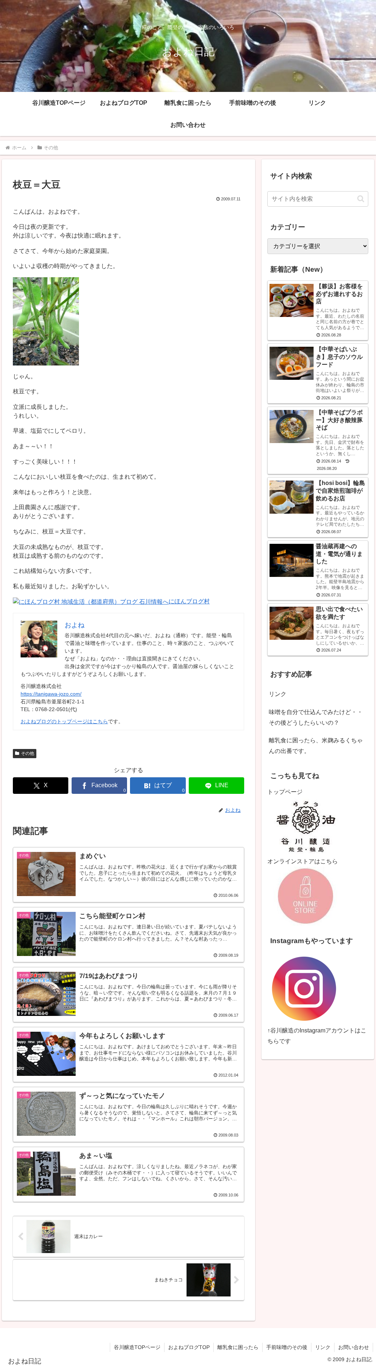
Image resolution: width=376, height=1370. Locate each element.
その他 (27, 753)
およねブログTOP (189, 1347)
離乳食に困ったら (237, 1347)
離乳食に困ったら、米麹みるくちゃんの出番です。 (316, 745)
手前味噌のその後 (286, 1347)
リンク (277, 694)
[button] (360, 199)
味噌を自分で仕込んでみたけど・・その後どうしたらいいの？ (316, 717)
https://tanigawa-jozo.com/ (51, 694)
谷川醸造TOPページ (137, 1347)
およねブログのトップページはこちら (64, 721)
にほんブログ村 (189, 601)
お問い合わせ (353, 1347)
